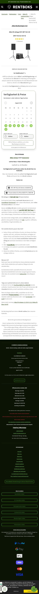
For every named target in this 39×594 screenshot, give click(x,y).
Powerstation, (14, 295)
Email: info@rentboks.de (19, 433)
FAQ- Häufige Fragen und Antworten (19, 476)
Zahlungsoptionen (19, 466)
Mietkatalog (12, 14)
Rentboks (19, 352)
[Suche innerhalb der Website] (2, 6)
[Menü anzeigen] (37, 6)
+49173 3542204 (19, 431)
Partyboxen (12, 202)
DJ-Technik (29, 297)
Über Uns (19, 454)
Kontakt (20, 451)
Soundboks (5, 202)
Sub (23, 220)
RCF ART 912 (14, 197)
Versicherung (19, 461)
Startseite (5, 14)
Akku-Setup (14, 158)
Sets (19, 14)
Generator (25, 158)
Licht (3, 299)
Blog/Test (19, 456)
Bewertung (19, 459)
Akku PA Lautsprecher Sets (25, 16)
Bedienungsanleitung (19, 469)
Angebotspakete (19, 464)
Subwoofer (23, 274)
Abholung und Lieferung (20, 471)
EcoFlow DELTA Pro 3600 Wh (22, 285)
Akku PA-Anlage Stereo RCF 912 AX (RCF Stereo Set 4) (33, 18)
